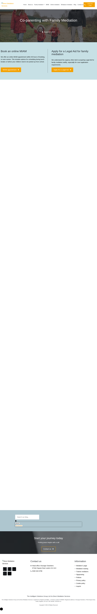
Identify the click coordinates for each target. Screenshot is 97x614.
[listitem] (48, 542)
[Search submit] (15, 521)
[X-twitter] (5, 569)
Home (25, 4)
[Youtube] (9, 573)
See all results (19, 525)
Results (17, 523)
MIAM (47, 4)
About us (30, 4)
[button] (89, 4)
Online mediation (55, 4)
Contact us (80, 4)
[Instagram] (5, 573)
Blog (75, 4)
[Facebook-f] (9, 569)
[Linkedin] (14, 569)
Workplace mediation (66, 4)
